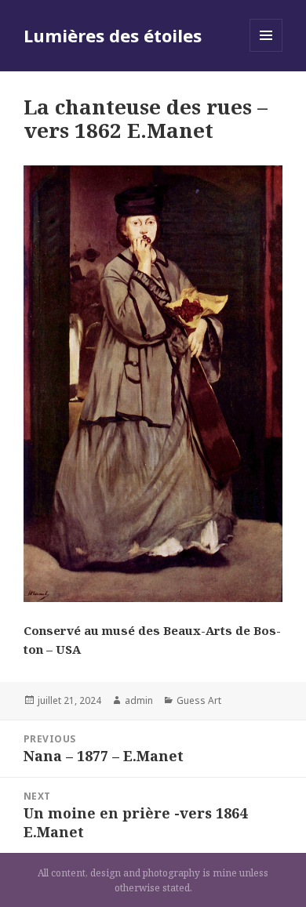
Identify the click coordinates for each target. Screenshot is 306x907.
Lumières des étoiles (113, 35)
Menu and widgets (266, 51)
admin (139, 700)
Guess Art (199, 700)
